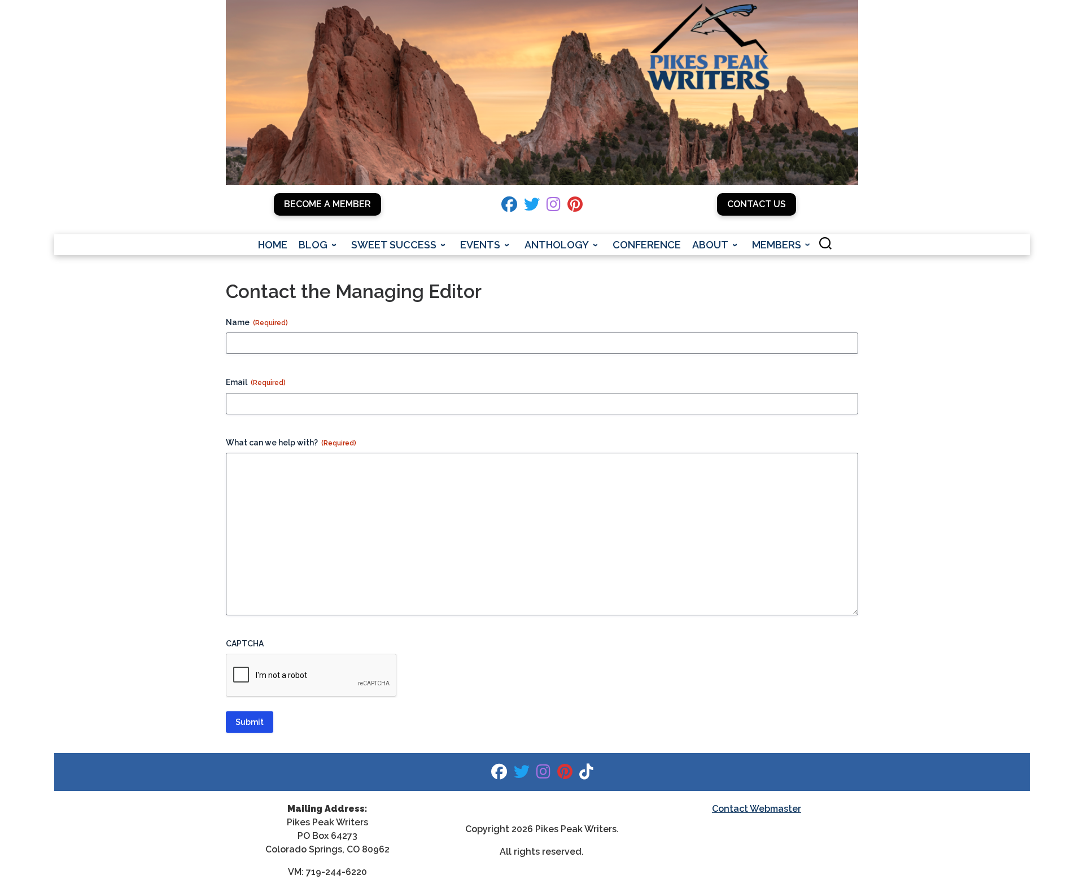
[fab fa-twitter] (532, 207)
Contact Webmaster (756, 808)
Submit (249, 722)
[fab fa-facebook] (509, 207)
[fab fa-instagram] (554, 207)
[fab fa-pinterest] (575, 207)
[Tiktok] (586, 774)
